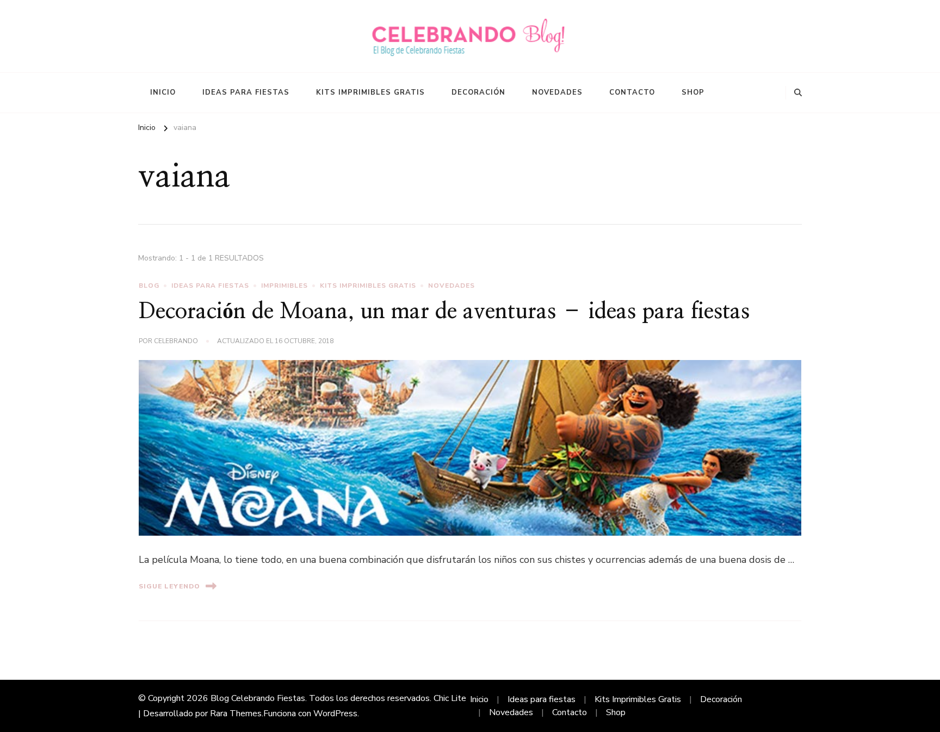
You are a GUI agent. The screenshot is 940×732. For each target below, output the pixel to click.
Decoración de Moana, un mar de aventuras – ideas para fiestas (444, 311)
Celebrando (176, 341)
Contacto (632, 92)
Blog (149, 285)
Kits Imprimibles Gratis (370, 92)
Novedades (557, 92)
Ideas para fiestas (245, 92)
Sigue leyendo (169, 586)
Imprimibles (284, 285)
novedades (451, 285)
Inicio (163, 92)
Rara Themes (236, 713)
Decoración (478, 92)
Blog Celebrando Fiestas (258, 698)
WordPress (335, 713)
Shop (693, 92)
